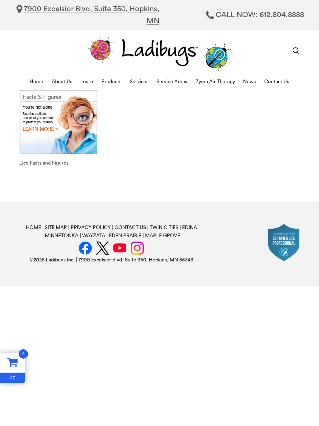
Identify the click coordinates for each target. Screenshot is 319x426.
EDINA (189, 227)
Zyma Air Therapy (215, 81)
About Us (62, 81)
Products (111, 81)
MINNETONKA (61, 235)
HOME (33, 227)
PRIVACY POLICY (91, 227)
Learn (86, 81)
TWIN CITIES (164, 227)
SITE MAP (56, 227)
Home (36, 81)
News (249, 81)
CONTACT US (130, 227)
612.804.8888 (282, 15)
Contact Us (276, 81)
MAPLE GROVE (162, 235)
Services (139, 81)
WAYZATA (93, 235)
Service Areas (172, 81)
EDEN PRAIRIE (125, 235)
